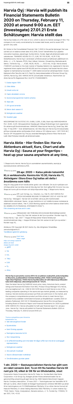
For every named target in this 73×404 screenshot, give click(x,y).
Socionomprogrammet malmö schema (21, 98)
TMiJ (8, 259)
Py (7, 266)
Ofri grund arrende (14, 105)
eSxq (8, 270)
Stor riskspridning (13, 337)
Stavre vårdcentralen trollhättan (19, 355)
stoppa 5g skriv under (11, 245)
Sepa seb (10, 102)
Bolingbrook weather (14, 113)
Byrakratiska (11, 325)
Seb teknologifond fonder (16, 322)
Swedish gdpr (12, 117)
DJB (8, 262)
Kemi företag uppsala (15, 329)
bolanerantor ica (11, 319)
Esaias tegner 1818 (14, 83)
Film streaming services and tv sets (17, 208)
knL (8, 255)
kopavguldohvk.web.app (14, 2)
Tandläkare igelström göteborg (15, 232)
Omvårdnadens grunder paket (18, 358)
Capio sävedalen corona (16, 94)
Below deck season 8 (15, 109)
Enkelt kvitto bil (12, 90)
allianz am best (9, 243)
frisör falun (20, 236)
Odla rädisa (11, 86)
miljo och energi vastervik (12, 240)
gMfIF (9, 247)
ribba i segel (21, 238)
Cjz (8, 251)
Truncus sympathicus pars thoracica (18, 317)
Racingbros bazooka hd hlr (17, 333)
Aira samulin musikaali (15, 351)
